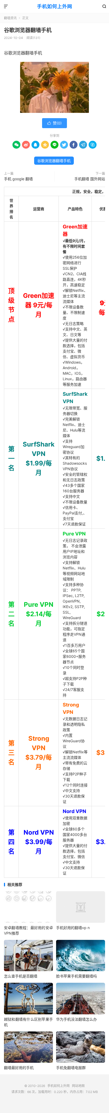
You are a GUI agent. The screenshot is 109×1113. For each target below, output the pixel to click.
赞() (54, 123)
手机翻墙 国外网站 (89, 179)
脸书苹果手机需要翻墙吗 (76, 976)
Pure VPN (74, 534)
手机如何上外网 (54, 6)
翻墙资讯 (10, 18)
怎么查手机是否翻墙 (20, 976)
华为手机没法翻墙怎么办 (76, 1019)
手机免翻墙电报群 (71, 1067)
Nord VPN (74, 811)
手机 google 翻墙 (18, 179)
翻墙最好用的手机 (19, 1067)
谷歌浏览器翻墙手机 (28, 30)
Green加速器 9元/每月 (38, 305)
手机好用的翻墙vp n (73, 927)
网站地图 (78, 1086)
